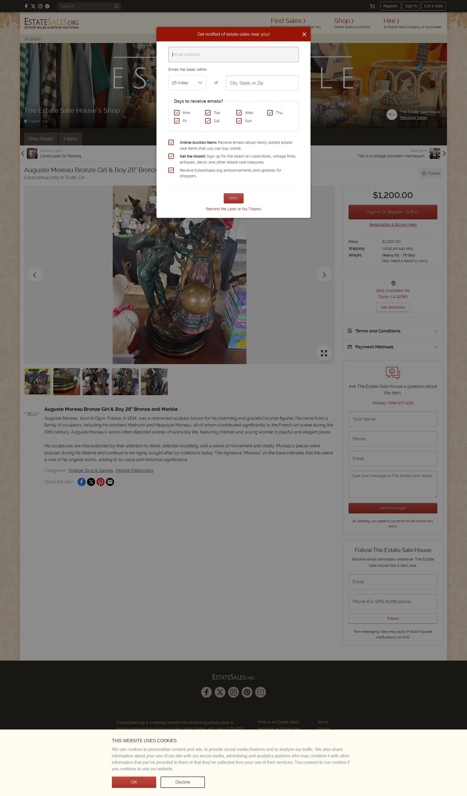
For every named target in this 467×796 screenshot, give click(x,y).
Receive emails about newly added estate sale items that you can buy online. (236, 145)
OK (134, 782)
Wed (249, 113)
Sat (217, 121)
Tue (217, 113)
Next (233, 198)
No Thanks (251, 209)
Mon (186, 113)
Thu (279, 113)
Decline (182, 782)
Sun (248, 121)
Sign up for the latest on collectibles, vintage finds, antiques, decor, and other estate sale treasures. (238, 159)
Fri (185, 121)
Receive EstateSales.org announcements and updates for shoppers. (230, 173)
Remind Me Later (221, 209)
